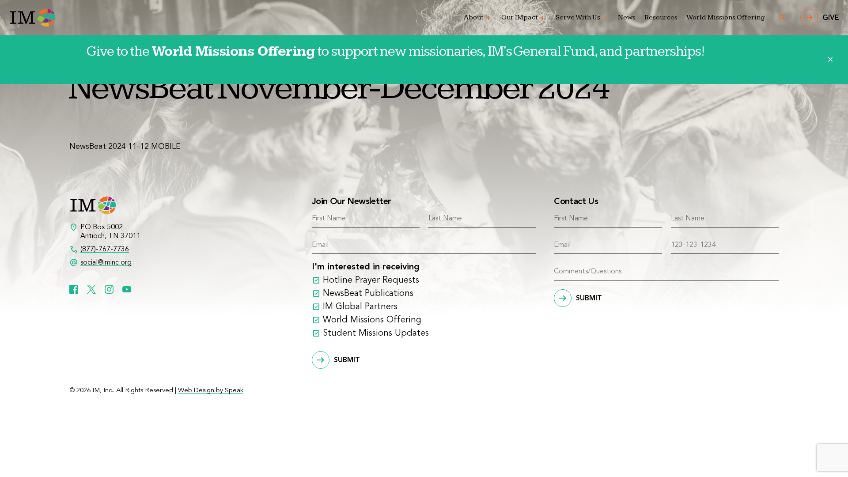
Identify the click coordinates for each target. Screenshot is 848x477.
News (627, 17)
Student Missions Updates (376, 333)
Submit (347, 360)
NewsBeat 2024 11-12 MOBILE (125, 147)
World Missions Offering (725, 17)
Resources (661, 17)
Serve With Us (578, 17)
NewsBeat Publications (368, 293)
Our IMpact (519, 17)
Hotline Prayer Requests (371, 280)
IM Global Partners (360, 307)
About (474, 17)
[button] (488, 18)
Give (830, 18)
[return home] (32, 17)
